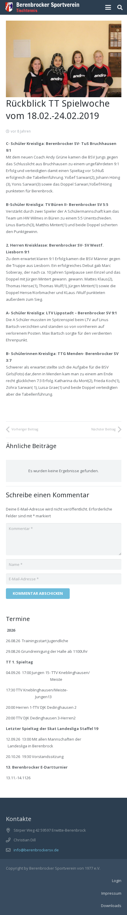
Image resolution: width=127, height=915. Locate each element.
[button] (108, 7)
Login (116, 880)
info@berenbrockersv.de (36, 850)
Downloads (111, 905)
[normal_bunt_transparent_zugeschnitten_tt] (42, 7)
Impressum (111, 893)
